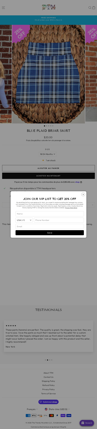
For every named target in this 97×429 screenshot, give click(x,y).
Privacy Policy (69, 208)
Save (49, 232)
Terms (75, 208)
